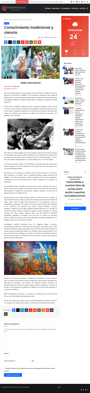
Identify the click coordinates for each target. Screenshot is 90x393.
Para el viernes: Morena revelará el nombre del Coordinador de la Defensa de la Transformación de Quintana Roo (80, 154)
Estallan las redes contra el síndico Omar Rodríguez (80, 101)
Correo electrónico (10, 361)
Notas (10, 19)
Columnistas (65, 8)
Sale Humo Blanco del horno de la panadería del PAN (80, 71)
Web (33, 361)
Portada (48, 8)
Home (59, 387)
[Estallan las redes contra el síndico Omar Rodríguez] (69, 100)
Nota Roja (74, 8)
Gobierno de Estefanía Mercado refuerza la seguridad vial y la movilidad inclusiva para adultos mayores (80, 86)
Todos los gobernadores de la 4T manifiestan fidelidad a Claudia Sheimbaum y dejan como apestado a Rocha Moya (79, 117)
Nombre (6, 353)
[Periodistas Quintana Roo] (13, 8)
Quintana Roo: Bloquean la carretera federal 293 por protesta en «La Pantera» (50, 1)
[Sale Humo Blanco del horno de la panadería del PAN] (69, 70)
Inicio (6, 19)
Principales (56, 8)
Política (82, 8)
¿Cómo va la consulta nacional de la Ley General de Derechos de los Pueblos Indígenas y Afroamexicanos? (80, 137)
